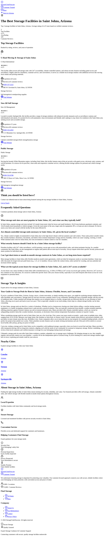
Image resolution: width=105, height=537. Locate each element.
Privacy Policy (12, 516)
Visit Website (7, 97)
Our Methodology (13, 511)
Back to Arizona (8, 13)
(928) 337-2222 (8, 84)
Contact (9, 514)
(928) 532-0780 (8, 175)
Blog (4, 10)
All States (10, 496)
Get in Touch (5, 203)
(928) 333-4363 (8, 130)
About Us (10, 508)
